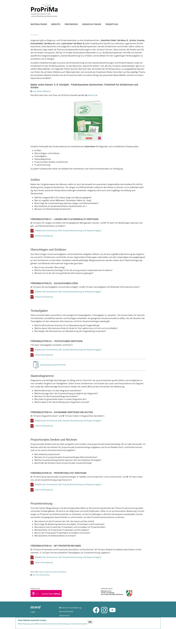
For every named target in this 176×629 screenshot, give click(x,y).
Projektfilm (111, 24)
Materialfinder (39, 24)
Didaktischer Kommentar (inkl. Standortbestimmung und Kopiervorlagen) (68, 230)
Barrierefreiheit (66, 611)
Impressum (64, 615)
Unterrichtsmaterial (44, 235)
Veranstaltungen (91, 24)
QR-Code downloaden (41, 575)
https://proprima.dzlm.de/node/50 (52, 572)
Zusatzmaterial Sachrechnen (53, 365)
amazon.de (92, 95)
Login (33, 612)
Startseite (34, 35)
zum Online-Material (41, 91)
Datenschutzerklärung (71, 607)
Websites (55, 24)
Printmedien (71, 24)
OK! (90, 622)
